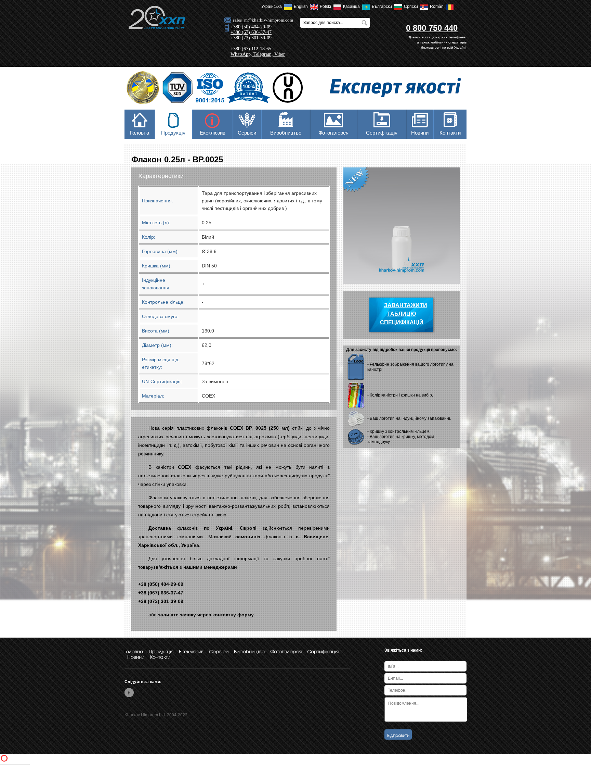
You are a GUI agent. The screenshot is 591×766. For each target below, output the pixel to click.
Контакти (450, 133)
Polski (326, 6)
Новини (420, 133)
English (302, 6)
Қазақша (352, 6)
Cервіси (247, 133)
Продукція (173, 133)
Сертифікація (381, 133)
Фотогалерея (333, 133)
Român (438, 6)
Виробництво (285, 133)
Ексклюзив (212, 133)
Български (383, 6)
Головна (139, 133)
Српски (412, 6)
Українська (272, 6)
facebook (129, 693)
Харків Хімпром (156, 17)
